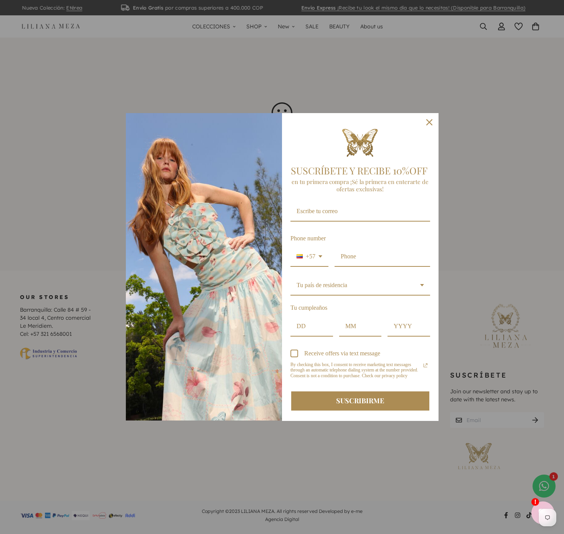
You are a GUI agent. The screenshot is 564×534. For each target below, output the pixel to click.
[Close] (429, 122)
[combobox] (309, 256)
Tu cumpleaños (308, 307)
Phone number (308, 238)
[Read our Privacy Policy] (425, 365)
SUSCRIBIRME (360, 400)
